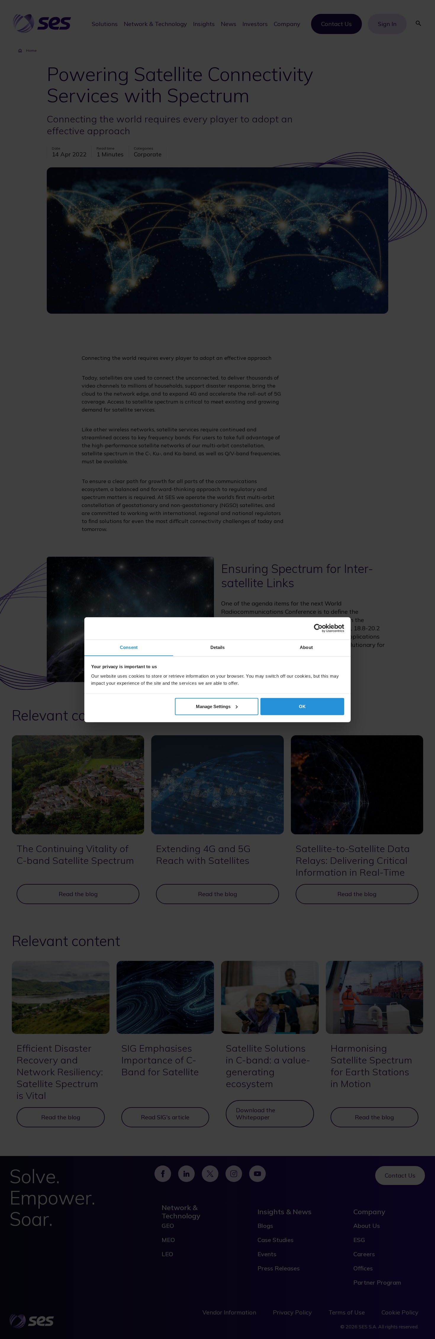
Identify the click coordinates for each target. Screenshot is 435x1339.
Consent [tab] (129, 647)
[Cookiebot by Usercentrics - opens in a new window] (318, 628)
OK (302, 706)
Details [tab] (217, 647)
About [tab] (306, 647)
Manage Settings (213, 706)
